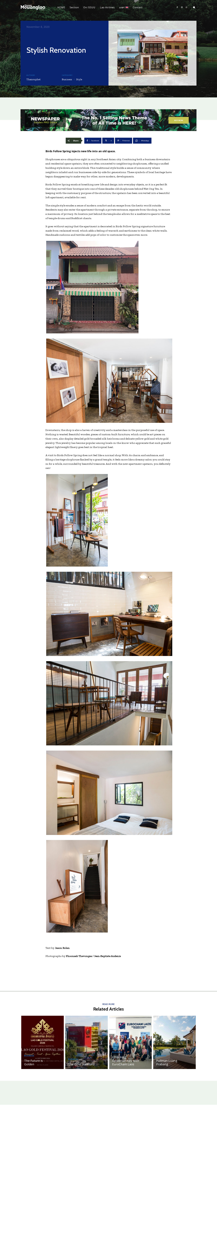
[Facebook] (177, 7)
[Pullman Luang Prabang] (174, 1042)
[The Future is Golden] (42, 1042)
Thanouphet (33, 79)
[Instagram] (181, 7)
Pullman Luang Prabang (166, 1062)
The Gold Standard (81, 1064)
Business (67, 79)
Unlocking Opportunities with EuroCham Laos (125, 1060)
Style (79, 79)
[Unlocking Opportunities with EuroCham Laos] (130, 1042)
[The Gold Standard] (86, 1042)
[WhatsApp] (186, 7)
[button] (194, 7)
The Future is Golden (33, 1062)
